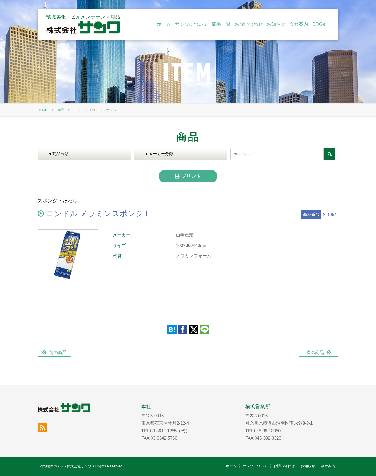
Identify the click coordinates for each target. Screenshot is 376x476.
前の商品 (58, 352)
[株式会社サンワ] (83, 32)
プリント (190, 176)
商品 (60, 110)
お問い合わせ (249, 24)
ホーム (164, 24)
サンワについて (191, 24)
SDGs (318, 24)
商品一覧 (221, 24)
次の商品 (315, 352)
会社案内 (298, 24)
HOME (43, 110)
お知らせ (276, 24)
